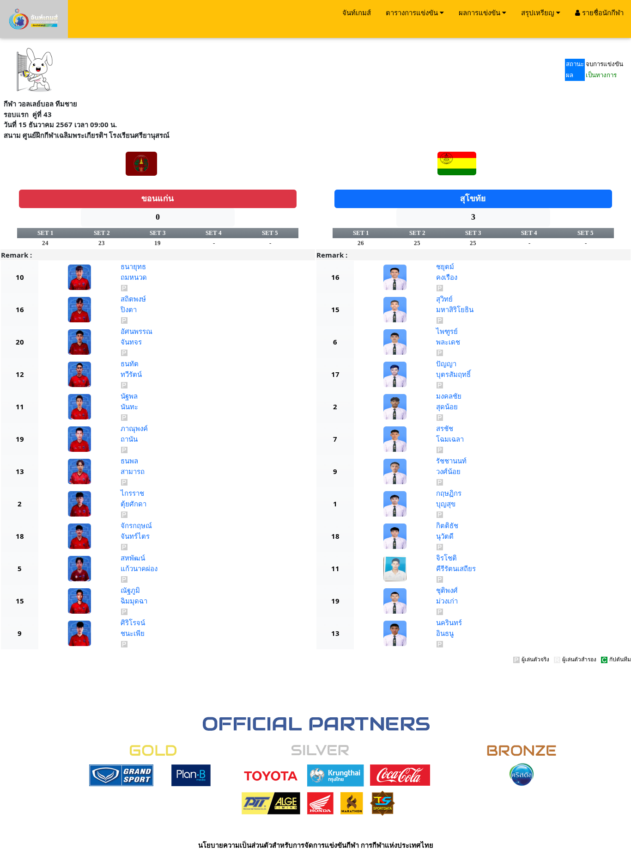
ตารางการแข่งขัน (413, 12)
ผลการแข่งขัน (480, 12)
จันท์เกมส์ (356, 12)
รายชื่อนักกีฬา (602, 12)
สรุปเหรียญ (538, 12)
